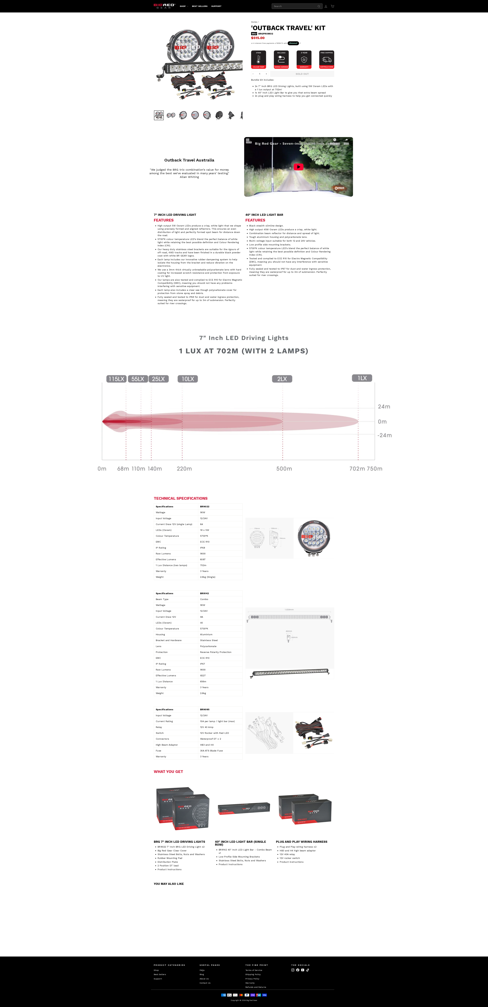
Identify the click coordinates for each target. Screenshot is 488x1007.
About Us (204, 979)
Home (254, 22)
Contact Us (205, 983)
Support (216, 6)
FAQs (202, 970)
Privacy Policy (252, 979)
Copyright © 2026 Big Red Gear (244, 1000)
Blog (202, 974)
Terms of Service (253, 970)
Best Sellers (200, 6)
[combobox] (297, 6)
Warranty (250, 983)
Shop (183, 6)
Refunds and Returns (255, 987)
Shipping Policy (253, 974)
